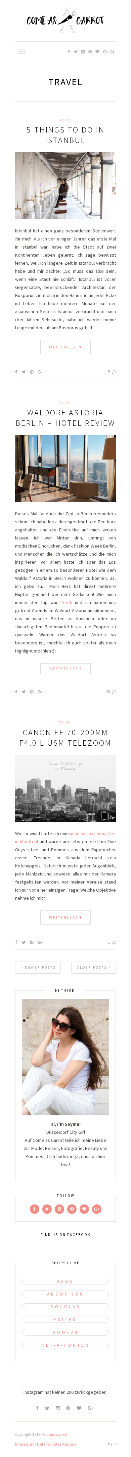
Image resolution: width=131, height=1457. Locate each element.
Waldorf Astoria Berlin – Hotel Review (65, 417)
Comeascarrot (55, 1434)
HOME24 (66, 1332)
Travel (64, 120)
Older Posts (92, 967)
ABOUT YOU (65, 1294)
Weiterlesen (65, 347)
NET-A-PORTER (66, 1345)
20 (108, 692)
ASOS (65, 1281)
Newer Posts (39, 967)
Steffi (66, 602)
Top (110, 1444)
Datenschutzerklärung (56, 1444)
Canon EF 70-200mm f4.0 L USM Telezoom (65, 737)
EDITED (65, 1319)
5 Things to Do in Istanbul (66, 134)
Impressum (25, 1444)
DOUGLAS (66, 1307)
